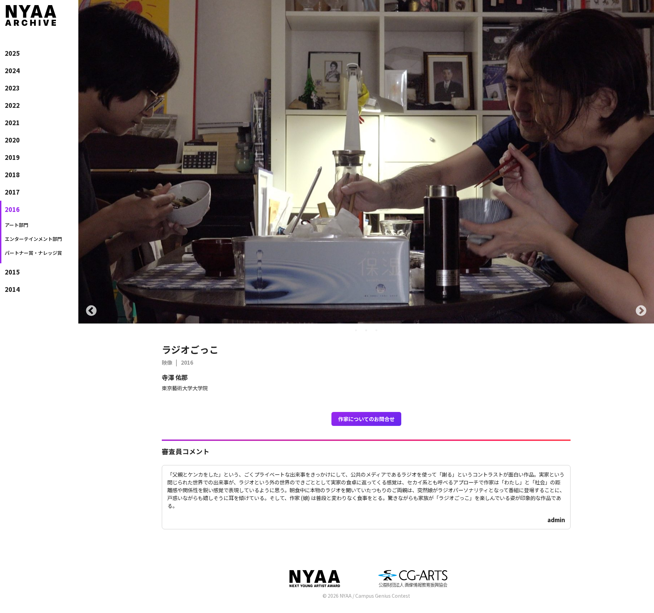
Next (641, 311)
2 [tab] (366, 330)
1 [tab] (356, 330)
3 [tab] (376, 330)
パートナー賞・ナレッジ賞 (33, 252)
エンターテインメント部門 (33, 238)
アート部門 (16, 224)
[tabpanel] (366, 162)
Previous (91, 311)
